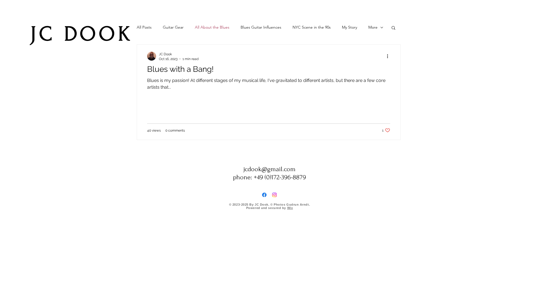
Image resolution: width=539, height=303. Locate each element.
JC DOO (74, 34)
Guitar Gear (173, 27)
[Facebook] (264, 195)
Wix (290, 208)
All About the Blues (212, 27)
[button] (393, 28)
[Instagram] (274, 195)
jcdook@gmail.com (269, 169)
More (373, 27)
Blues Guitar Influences (261, 27)
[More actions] (389, 56)
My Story (349, 27)
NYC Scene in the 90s (312, 27)
